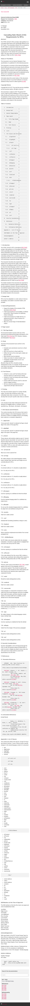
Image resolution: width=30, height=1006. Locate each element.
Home (2, 7)
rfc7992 (14, 710)
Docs (6, 7)
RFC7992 (24, 247)
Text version (4, 11)
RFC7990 (21, 280)
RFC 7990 (11, 693)
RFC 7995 (4, 997)
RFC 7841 (17, 75)
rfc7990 (14, 699)
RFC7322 (9, 336)
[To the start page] (4, 1004)
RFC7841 (12, 337)
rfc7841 (14, 679)
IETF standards (11, 7)
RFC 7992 (17, 55)
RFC (16, 7)
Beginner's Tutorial (6, 5)
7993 (15, 19)
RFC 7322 (15, 683)
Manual (26, 5)
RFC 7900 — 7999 (21, 7)
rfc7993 (24, 81)
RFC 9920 (4, 998)
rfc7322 (14, 689)
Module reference (17, 5)
